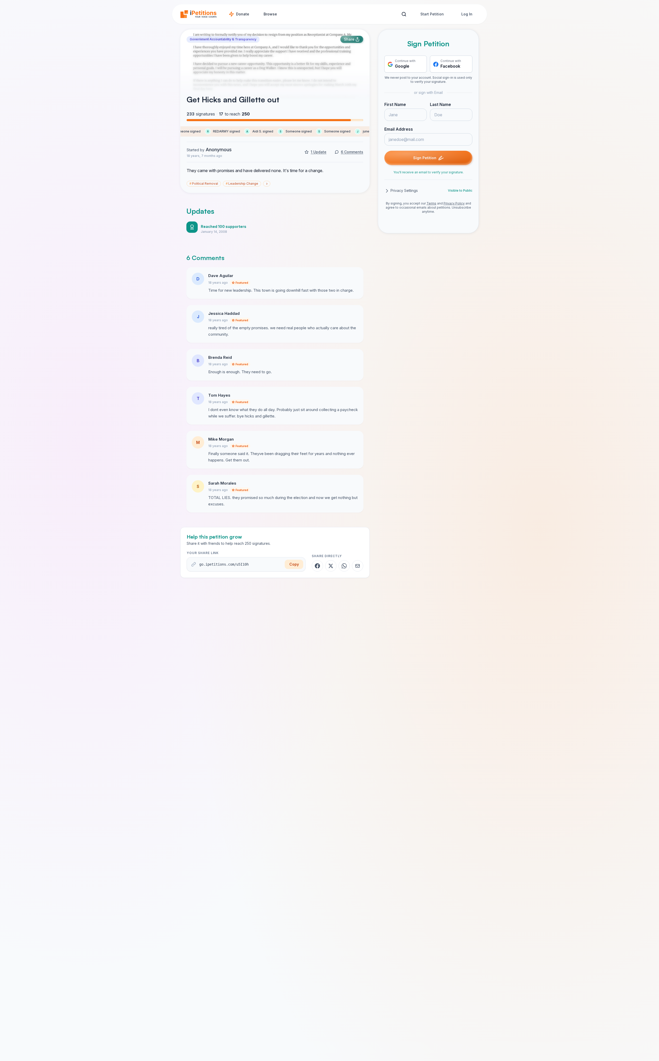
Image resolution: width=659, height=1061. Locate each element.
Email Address (398, 129)
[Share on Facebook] (317, 566)
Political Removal (203, 183)
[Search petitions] (403, 14)
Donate (242, 14)
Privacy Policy (454, 204)
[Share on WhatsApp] (344, 566)
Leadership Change (242, 183)
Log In (466, 14)
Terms (431, 204)
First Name (395, 104)
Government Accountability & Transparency (223, 39)
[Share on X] (330, 566)
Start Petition (432, 14)
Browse (270, 14)
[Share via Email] (357, 566)
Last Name (440, 104)
